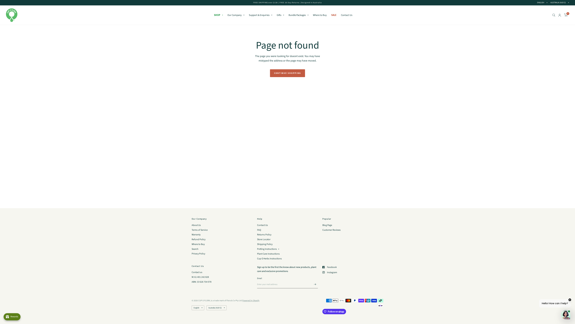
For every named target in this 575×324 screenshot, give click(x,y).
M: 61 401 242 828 (200, 277)
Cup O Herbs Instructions (269, 258)
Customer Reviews (331, 230)
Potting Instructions (267, 249)
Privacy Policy (198, 253)
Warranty (196, 234)
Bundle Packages (297, 15)
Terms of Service (200, 230)
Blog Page (327, 225)
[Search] (554, 15)
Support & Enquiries (259, 15)
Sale (333, 15)
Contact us (197, 272)
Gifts (279, 15)
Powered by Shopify (250, 300)
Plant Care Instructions (268, 253)
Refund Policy (198, 239)
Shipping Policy (265, 244)
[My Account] (560, 15)
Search (195, 249)
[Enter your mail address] (315, 284)
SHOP (217, 15)
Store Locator (263, 239)
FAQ (259, 230)
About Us (196, 225)
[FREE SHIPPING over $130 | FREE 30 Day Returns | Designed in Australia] (287, 2)
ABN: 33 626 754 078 (201, 282)
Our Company (234, 15)
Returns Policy (264, 234)
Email (259, 278)
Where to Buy (320, 15)
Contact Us (346, 15)
